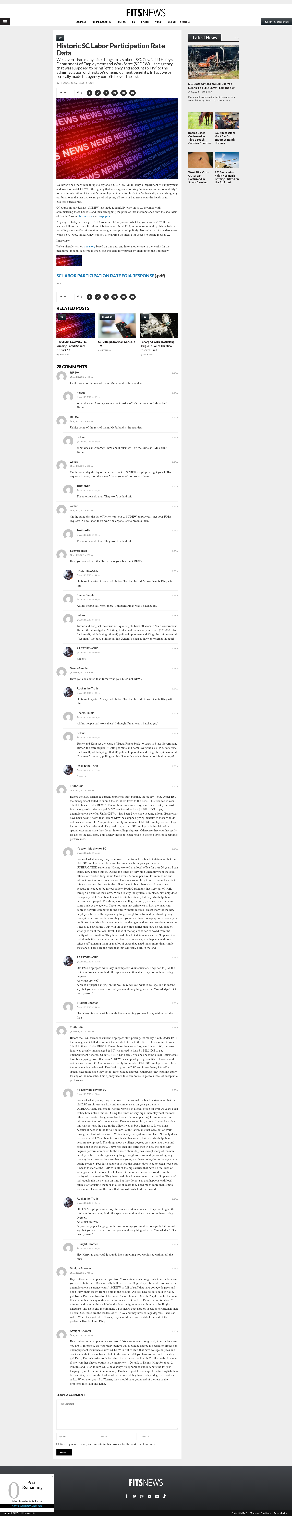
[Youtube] (151, 1496)
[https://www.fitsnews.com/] (146, 12)
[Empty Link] (235, 38)
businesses (85, 216)
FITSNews (65, 83)
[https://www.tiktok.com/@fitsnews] (165, 1496)
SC (133, 21)
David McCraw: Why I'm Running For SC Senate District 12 (71, 346)
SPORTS (145, 21)
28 (92, 82)
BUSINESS (81, 21)
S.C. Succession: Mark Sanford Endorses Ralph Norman (225, 138)
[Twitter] (136, 1496)
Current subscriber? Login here (27, 1505)
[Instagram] (144, 1496)
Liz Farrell (148, 354)
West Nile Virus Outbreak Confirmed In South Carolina (198, 177)
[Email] (159, 1496)
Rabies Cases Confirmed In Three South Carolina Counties (199, 138)
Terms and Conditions (260, 1513)
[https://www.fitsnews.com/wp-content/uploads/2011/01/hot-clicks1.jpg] (69, 268)
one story (89, 246)
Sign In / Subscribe (278, 21)
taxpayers (104, 216)
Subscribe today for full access (27, 1501)
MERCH (172, 21)
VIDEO (158, 21)
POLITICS (121, 21)
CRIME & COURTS (101, 21)
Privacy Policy (280, 1513)
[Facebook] (129, 1496)
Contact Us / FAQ (239, 1513)
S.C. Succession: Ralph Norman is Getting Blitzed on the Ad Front (227, 177)
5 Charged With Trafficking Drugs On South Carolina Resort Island (157, 346)
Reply (175, 373)
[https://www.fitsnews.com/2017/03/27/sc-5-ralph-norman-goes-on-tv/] (117, 325)
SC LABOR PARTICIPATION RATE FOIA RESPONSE (105, 275)
